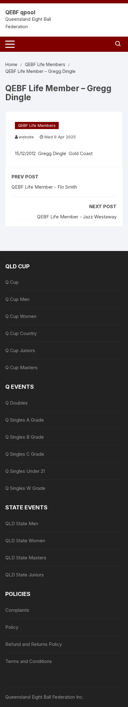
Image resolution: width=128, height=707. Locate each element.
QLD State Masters (25, 558)
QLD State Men (21, 523)
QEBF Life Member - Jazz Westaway (77, 217)
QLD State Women (25, 541)
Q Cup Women (20, 316)
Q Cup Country (21, 333)
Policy (11, 627)
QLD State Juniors (24, 575)
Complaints (17, 610)
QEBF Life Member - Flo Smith (44, 187)
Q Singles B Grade (24, 437)
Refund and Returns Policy (33, 644)
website (26, 136)
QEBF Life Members (37, 125)
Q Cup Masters (21, 367)
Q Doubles (16, 403)
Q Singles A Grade (24, 420)
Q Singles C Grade (24, 454)
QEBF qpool (20, 12)
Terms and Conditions (28, 661)
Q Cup (12, 282)
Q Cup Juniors (20, 350)
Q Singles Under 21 (25, 471)
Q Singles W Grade (25, 488)
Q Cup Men (17, 299)
